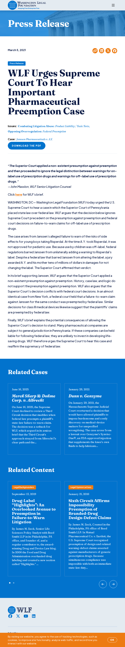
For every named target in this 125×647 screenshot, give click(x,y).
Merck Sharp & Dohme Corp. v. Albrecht (33, 398)
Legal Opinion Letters (80, 487)
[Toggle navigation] (113, 5)
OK (112, 639)
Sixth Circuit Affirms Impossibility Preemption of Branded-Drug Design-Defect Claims (90, 509)
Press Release (17, 63)
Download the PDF (26, 145)
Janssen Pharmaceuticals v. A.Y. (34, 139)
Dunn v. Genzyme (85, 396)
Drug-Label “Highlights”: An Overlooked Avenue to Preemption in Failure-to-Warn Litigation (34, 511)
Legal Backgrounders (24, 487)
